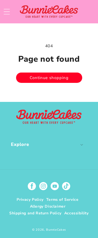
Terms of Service (62, 199)
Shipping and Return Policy (35, 213)
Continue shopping (49, 77)
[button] (7, 12)
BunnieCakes (56, 230)
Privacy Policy (30, 199)
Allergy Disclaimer (48, 206)
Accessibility (76, 213)
